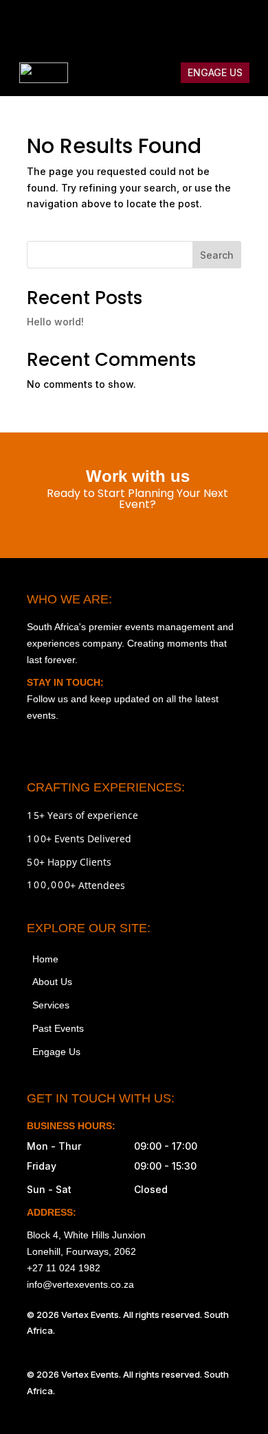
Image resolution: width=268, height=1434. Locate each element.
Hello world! (55, 321)
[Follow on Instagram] (128, 25)
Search (217, 255)
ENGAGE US (215, 72)
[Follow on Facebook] (157, 25)
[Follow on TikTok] (186, 25)
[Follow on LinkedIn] (244, 25)
